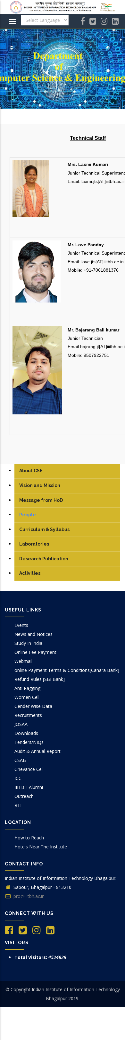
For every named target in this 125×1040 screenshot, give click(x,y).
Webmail (23, 661)
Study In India (28, 643)
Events (21, 625)
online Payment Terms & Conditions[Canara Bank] (66, 670)
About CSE (31, 470)
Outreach (24, 796)
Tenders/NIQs (29, 742)
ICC (17, 778)
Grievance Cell (29, 769)
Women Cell (26, 697)
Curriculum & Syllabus (44, 529)
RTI (17, 805)
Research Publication (43, 558)
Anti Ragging (27, 688)
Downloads (26, 733)
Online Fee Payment (35, 652)
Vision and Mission (39, 485)
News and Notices (33, 634)
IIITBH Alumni (28, 787)
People (27, 514)
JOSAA (21, 724)
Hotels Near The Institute (40, 847)
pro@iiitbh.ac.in (28, 896)
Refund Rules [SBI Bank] (39, 679)
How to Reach (29, 838)
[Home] (62, 7)
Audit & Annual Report (37, 751)
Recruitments (28, 715)
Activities (29, 573)
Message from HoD (41, 500)
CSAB (20, 760)
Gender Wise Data (33, 706)
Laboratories (34, 544)
